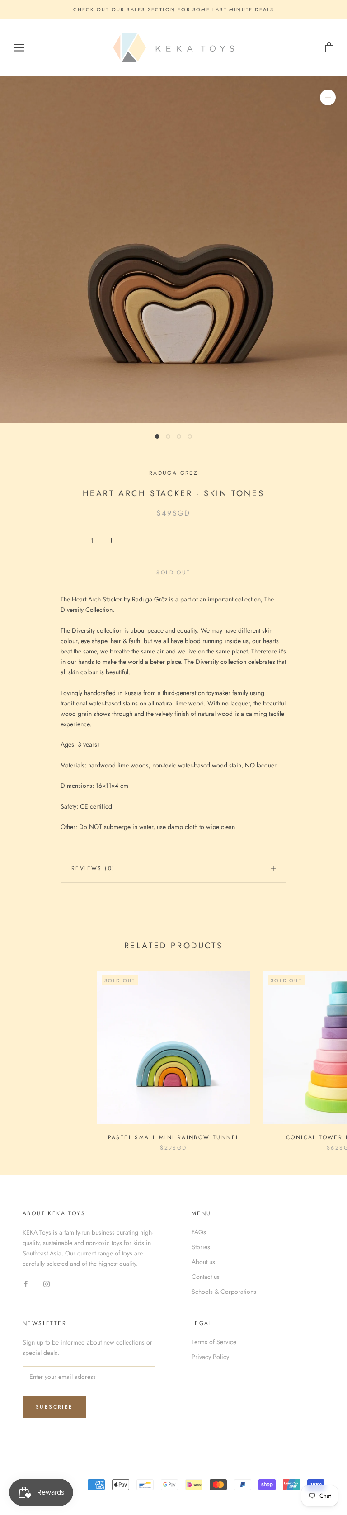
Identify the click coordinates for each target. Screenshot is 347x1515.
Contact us (206, 1276)
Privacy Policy (210, 1356)
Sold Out (173, 572)
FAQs (199, 1231)
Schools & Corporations (224, 1291)
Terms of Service (214, 1341)
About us (203, 1261)
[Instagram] (46, 1283)
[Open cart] (329, 48)
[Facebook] (26, 1283)
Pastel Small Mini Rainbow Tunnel (173, 1137)
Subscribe (54, 1407)
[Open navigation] (19, 48)
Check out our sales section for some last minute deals (173, 9)
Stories (201, 1246)
